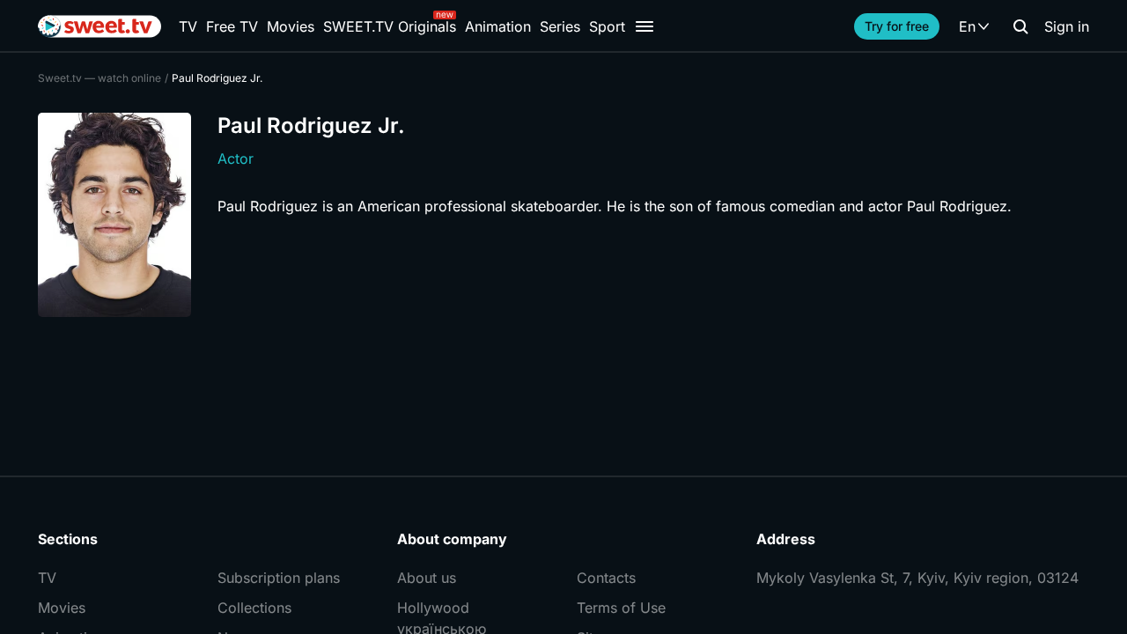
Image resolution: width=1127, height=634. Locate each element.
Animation (498, 26)
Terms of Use (621, 607)
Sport (607, 26)
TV (188, 26)
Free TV (232, 26)
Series (560, 26)
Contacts (606, 577)
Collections (254, 607)
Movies (290, 26)
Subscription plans (278, 577)
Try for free (897, 25)
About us (426, 577)
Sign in (1066, 26)
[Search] (1020, 26)
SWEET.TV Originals (389, 26)
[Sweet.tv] (99, 26)
